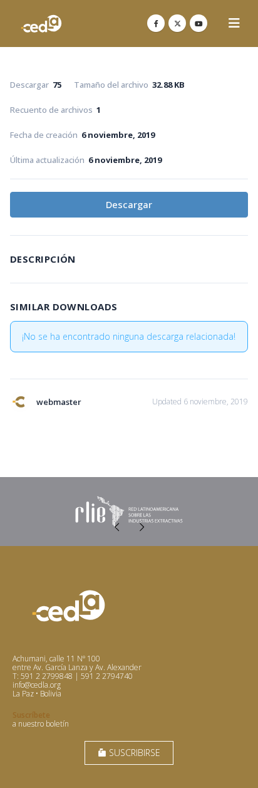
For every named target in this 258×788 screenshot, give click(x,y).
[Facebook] (156, 23)
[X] (177, 23)
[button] (234, 23)
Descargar (129, 204)
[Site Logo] (41, 23)
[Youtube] (198, 23)
